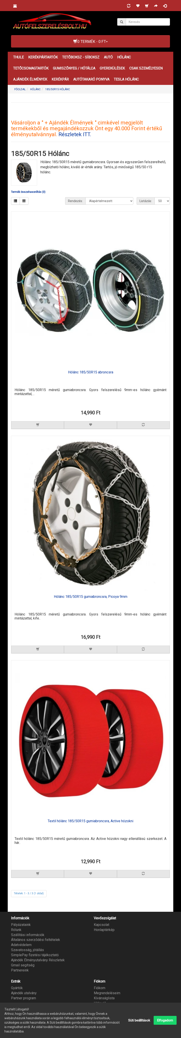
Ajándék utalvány (24, 993)
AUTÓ (108, 57)
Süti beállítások (139, 1020)
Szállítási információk (27, 935)
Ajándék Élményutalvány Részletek (38, 960)
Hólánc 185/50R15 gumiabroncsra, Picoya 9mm (90, 597)
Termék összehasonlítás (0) (28, 191)
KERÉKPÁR (60, 79)
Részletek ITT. (74, 134)
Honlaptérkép (104, 930)
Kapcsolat (101, 925)
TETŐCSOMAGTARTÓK (31, 68)
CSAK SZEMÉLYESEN (146, 68)
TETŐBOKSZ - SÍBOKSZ (81, 57)
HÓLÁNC (124, 57)
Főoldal (20, 89)
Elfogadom (165, 1020)
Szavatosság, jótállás (27, 950)
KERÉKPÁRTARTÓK (43, 57)
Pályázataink (21, 925)
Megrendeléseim (107, 993)
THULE (18, 57)
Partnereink (20, 970)
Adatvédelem (21, 945)
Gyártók (17, 988)
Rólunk (16, 930)
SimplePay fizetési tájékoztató (35, 955)
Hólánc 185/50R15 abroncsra (90, 372)
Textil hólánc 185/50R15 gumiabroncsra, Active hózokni (90, 821)
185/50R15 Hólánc (57, 89)
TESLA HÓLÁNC (126, 79)
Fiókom (99, 988)
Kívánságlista (104, 998)
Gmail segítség (22, 965)
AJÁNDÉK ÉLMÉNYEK (30, 79)
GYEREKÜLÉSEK (112, 68)
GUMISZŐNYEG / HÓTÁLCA (74, 68)
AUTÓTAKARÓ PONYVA (91, 79)
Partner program (23, 998)
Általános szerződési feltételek (35, 940)
